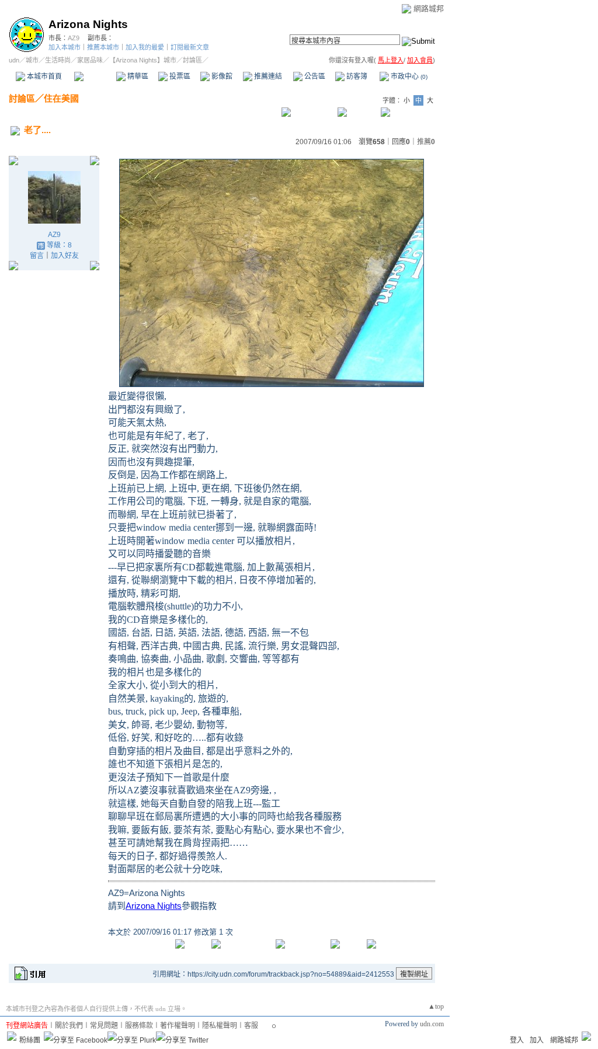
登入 (517, 1040)
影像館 (221, 76)
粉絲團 (29, 1040)
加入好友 (65, 256)
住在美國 (61, 98)
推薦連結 (267, 76)
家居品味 (90, 60)
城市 (32, 60)
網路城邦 (428, 8)
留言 (37, 256)
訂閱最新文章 (190, 47)
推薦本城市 (103, 47)
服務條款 (139, 1026)
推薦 (426, 142)
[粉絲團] (11, 1036)
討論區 (95, 76)
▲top (436, 1006)
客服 (251, 1026)
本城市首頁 (43, 76)
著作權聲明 (177, 1026)
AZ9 (73, 37)
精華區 (137, 76)
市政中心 (408, 76)
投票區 (179, 76)
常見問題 (104, 1026)
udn (14, 60)
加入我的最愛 (145, 47)
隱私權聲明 (219, 1026)
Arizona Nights (88, 24)
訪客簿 (356, 76)
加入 (537, 1040)
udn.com (432, 1024)
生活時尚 (58, 60)
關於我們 (69, 1026)
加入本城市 (64, 47)
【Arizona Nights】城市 (142, 60)
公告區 (314, 76)
